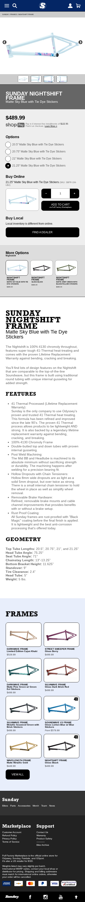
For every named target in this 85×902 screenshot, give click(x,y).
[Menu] (6, 5)
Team (44, 805)
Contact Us (42, 832)
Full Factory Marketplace (15, 855)
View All (18, 774)
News (52, 805)
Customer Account (11, 832)
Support (45, 825)
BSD (30, 861)
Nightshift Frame (26, 14)
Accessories (24, 805)
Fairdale (26, 858)
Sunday (5, 14)
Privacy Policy (9, 838)
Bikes (5, 805)
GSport (40, 858)
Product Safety (44, 838)
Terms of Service (10, 842)
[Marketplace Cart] (78, 5)
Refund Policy (9, 835)
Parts (13, 805)
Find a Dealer (42, 232)
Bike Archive (42, 845)
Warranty (41, 835)
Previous (4, 42)
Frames (13, 14)
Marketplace (16, 825)
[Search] (14, 5)
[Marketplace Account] (70, 5)
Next (80, 42)
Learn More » (51, 126)
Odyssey (6, 858)
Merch (36, 805)
